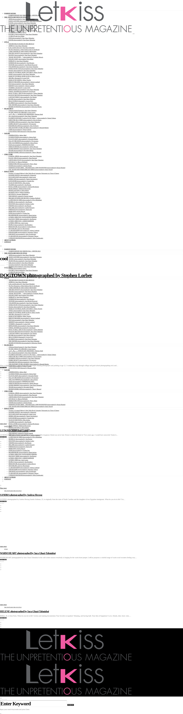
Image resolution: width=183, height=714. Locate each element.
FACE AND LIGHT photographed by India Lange (22, 177)
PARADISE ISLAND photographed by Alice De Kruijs (23, 126)
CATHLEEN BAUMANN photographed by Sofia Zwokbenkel (25, 238)
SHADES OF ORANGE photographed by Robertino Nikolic (25, 107)
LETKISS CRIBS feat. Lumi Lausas (18, 223)
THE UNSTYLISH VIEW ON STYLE (15, 17)
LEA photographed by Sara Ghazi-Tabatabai (20, 28)
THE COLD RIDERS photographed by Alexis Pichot (23, 143)
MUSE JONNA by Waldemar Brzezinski (19, 188)
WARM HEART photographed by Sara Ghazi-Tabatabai (28, 553)
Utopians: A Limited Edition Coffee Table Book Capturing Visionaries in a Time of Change (33, 173)
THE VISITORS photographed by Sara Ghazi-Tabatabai (23, 105)
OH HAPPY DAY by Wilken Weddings (19, 192)
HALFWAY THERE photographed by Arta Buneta (22, 219)
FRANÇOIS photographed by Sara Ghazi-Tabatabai (22, 25)
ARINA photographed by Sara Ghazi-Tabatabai (21, 19)
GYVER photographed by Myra (17, 32)
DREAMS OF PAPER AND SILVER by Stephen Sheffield (24, 198)
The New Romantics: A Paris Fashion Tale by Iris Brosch (24, 49)
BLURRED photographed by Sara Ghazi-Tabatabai (22, 103)
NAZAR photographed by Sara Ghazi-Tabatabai (21, 40)
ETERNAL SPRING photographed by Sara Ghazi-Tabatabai (25, 156)
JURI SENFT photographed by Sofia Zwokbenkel (22, 234)
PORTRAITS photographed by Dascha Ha (20, 209)
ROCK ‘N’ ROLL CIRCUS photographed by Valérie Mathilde (25, 93)
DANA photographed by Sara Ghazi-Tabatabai (21, 38)
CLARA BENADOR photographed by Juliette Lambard (23, 230)
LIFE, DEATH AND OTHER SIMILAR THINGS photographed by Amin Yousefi (30, 169)
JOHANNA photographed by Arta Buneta (19, 206)
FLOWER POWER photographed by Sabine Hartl (22, 137)
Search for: (3, 699)
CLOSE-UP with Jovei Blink (16, 36)
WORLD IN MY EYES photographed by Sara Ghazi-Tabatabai (25, 68)
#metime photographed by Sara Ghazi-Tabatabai (21, 70)
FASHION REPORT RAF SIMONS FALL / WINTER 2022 (24, 15)
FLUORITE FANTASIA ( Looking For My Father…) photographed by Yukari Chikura (32, 118)
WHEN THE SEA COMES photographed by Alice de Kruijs (24, 120)
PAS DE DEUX (8, 108)
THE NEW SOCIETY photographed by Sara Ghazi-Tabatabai (25, 53)
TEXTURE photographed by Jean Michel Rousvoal (22, 65)
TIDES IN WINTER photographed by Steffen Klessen (23, 146)
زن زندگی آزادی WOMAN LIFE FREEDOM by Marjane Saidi (25, 114)
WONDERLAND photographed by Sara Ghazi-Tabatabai (24, 122)
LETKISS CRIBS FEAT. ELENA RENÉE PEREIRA (22, 217)
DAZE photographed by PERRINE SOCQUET (21, 145)
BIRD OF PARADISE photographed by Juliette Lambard (24, 82)
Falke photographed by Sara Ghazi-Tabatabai (21, 27)
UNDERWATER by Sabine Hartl (17, 135)
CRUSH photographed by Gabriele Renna (20, 166)
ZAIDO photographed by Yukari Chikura (19, 129)
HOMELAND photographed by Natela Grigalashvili (22, 179)
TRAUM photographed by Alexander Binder (20, 150)
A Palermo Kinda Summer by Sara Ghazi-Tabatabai (22, 110)
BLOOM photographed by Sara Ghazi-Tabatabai (21, 99)
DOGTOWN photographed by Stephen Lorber (21, 204)
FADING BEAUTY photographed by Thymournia (22, 124)
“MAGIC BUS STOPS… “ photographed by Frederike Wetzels (25, 57)
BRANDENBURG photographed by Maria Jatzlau (22, 215)
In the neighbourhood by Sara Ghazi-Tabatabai (21, 47)
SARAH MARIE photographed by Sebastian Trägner (23, 232)
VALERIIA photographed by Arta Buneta (19, 185)
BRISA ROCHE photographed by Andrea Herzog (22, 226)
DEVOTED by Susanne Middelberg (18, 194)
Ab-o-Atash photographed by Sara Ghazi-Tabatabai (22, 116)
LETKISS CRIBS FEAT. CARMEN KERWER (21, 221)
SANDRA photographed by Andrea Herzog (21, 494)
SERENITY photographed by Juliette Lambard (21, 86)
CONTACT (7, 242)
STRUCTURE (8, 154)
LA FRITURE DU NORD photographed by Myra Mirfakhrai (25, 200)
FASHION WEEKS (10, 13)
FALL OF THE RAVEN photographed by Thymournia (23, 141)
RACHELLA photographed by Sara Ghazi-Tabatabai (23, 34)
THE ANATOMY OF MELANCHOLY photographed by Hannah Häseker (28, 127)
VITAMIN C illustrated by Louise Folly (19, 87)
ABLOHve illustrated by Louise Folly (18, 78)
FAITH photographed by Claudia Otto (19, 213)
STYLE (6, 42)
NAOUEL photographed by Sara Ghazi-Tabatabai (22, 23)
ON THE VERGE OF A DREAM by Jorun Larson (21, 112)
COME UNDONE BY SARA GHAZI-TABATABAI (22, 51)
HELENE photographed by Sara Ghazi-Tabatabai (24, 611)
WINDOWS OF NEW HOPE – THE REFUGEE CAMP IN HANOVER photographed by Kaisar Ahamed (36, 167)
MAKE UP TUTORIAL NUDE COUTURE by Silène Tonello (25, 72)
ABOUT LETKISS (10, 240)
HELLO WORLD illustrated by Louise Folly (20, 101)
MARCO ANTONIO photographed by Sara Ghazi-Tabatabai (25, 21)
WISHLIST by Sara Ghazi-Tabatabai (18, 61)
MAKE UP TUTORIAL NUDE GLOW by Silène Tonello (24, 76)
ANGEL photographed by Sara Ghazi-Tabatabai (21, 74)
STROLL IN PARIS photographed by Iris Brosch (21, 91)
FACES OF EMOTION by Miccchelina (19, 183)
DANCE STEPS (9, 171)
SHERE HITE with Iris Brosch (16, 211)
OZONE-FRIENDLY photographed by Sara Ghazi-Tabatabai (25, 148)
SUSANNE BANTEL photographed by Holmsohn (22, 175)
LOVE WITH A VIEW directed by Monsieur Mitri (22, 131)
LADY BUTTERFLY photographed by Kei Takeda (22, 97)
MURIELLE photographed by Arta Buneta (20, 202)
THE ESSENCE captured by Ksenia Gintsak (20, 196)
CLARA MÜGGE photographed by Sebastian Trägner (23, 236)
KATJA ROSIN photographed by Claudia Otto (21, 181)
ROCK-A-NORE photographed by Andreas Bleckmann (23, 186)
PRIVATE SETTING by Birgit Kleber (18, 190)
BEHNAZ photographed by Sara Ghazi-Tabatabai (22, 30)
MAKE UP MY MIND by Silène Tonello (19, 80)
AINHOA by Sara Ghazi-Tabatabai (17, 46)
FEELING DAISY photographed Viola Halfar (20, 59)
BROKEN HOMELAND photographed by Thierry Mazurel (24, 152)
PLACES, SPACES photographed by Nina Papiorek (22, 158)
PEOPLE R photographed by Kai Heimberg (20, 225)
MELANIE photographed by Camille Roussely (21, 207)
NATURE (7, 133)
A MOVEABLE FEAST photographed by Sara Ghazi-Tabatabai (25, 160)
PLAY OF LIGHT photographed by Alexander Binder (23, 139)
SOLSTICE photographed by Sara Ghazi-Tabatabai (22, 55)
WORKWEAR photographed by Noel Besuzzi (21, 63)
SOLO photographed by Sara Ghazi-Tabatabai (21, 84)
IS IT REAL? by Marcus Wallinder (18, 162)
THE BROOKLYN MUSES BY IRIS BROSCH (21, 44)
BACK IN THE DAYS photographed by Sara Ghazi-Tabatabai (25, 95)
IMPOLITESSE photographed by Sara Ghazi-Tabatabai (23, 89)
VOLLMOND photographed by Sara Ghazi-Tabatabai (23, 67)
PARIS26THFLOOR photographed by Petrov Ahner (22, 164)
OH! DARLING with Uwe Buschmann (18, 228)
